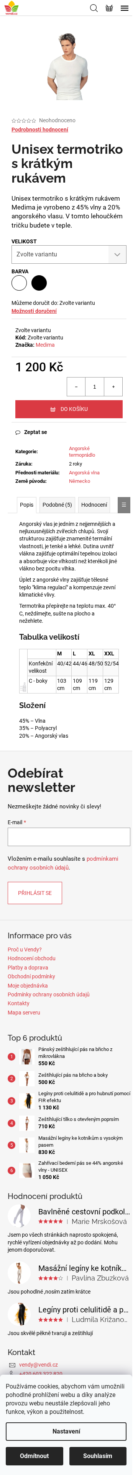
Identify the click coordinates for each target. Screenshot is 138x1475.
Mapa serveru (24, 1012)
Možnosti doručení (34, 311)
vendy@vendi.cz (38, 1365)
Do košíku (74, 409)
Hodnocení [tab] (94, 505)
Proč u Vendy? (25, 949)
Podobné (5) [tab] (57, 505)
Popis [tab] (26, 505)
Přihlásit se (35, 893)
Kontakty (19, 1003)
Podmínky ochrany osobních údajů (49, 994)
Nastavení (66, 1431)
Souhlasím (97, 1456)
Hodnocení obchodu (32, 958)
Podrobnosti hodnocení (40, 129)
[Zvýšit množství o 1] (113, 386)
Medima (45, 345)
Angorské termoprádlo (82, 452)
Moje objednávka (28, 986)
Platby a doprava (28, 967)
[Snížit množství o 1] (76, 386)
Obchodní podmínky (31, 976)
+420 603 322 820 (40, 1374)
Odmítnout (34, 1456)
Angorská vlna (84, 473)
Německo (79, 481)
